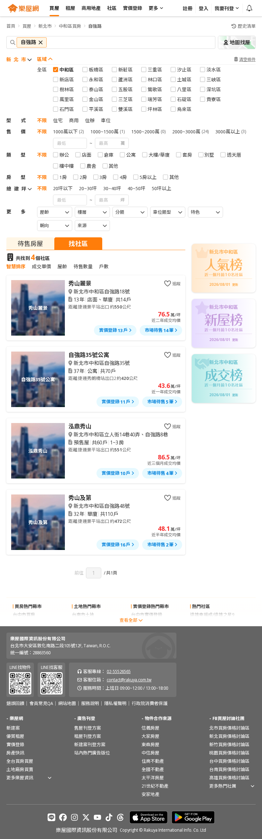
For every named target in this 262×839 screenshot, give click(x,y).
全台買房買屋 (19, 761)
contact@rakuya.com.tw (129, 680)
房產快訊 (15, 753)
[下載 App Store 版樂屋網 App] (148, 817)
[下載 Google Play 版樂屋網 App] (193, 817)
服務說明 (90, 703)
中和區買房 (70, 26)
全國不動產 (153, 769)
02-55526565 (119, 671)
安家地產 (150, 794)
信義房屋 (150, 728)
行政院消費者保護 (149, 703)
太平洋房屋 (153, 778)
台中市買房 (24, 615)
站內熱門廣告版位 (92, 753)
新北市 (45, 26)
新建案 (13, 728)
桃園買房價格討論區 (229, 753)
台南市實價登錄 (146, 623)
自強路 (95, 26)
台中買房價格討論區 (229, 761)
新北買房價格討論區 (229, 736)
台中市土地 (83, 623)
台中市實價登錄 (146, 615)
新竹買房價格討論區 (229, 744)
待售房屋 (30, 243)
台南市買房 (24, 623)
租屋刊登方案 (87, 736)
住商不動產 (153, 761)
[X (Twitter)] (86, 817)
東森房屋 (150, 744)
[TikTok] (109, 817)
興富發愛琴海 (203, 623)
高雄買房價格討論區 (229, 778)
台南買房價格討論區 (229, 769)
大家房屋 (150, 736)
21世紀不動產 (155, 786)
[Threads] (120, 817)
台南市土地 (83, 615)
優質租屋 (15, 736)
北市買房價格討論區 (229, 728)
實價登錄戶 (113, 330)
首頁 (10, 26)
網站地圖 (67, 703)
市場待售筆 (159, 330)
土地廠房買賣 (19, 769)
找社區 (78, 243)
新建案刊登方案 (89, 744)
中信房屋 (150, 753)
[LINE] (51, 817)
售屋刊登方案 (87, 728)
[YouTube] (97, 817)
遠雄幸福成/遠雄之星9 (212, 615)
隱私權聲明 (115, 703)
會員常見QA (41, 703)
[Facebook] (63, 817)
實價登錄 (15, 744)
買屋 (26, 26)
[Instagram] (74, 817)
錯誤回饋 (15, 703)
